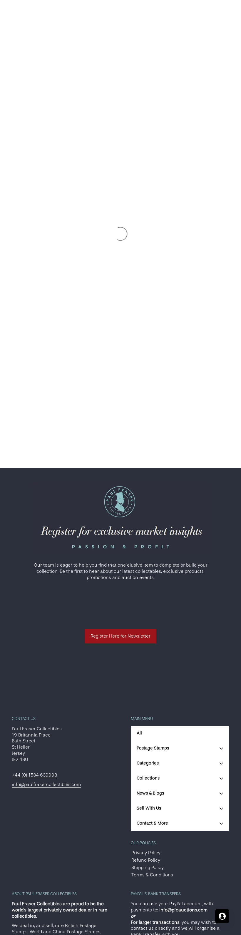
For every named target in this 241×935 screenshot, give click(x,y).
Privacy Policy (145, 852)
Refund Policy (145, 860)
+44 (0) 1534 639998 (34, 775)
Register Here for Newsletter (120, 636)
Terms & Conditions (152, 875)
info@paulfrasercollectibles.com (46, 784)
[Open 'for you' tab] (222, 916)
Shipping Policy (147, 867)
